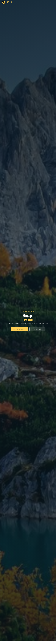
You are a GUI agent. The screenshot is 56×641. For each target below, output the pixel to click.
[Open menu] (52, 2)
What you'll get (36, 329)
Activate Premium (19, 329)
